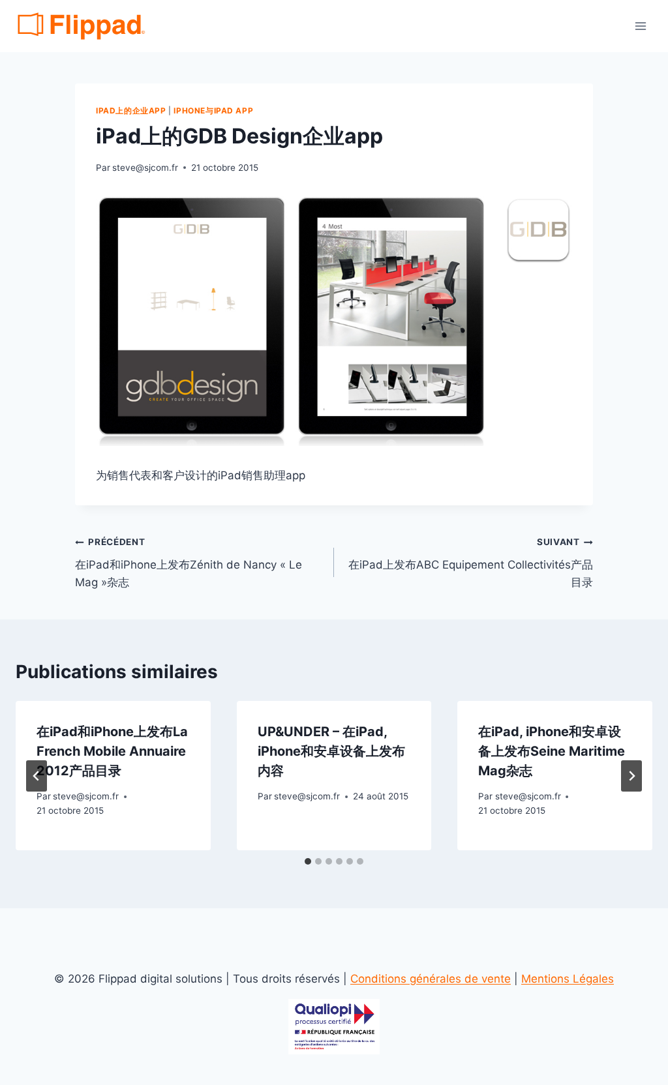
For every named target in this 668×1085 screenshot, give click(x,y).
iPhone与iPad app (213, 110)
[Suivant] (631, 776)
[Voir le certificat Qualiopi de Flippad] (334, 1026)
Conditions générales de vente (430, 978)
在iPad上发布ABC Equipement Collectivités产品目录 (470, 563)
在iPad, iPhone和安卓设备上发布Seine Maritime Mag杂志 (551, 751)
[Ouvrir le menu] (640, 26)
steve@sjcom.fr (145, 167)
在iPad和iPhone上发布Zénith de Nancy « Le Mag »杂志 (188, 563)
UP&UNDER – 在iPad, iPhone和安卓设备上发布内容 (331, 751)
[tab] (308, 861)
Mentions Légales (567, 978)
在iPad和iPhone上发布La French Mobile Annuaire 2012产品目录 (112, 751)
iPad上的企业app (131, 110)
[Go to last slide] (36, 776)
